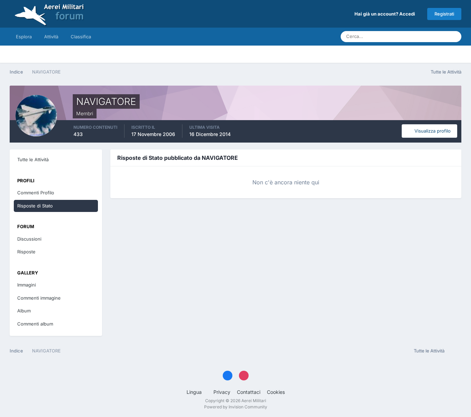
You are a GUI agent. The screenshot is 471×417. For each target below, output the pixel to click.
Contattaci (248, 392)
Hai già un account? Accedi (385, 14)
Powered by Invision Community (235, 406)
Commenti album (35, 324)
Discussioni (29, 239)
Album (24, 310)
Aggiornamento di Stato (415, 36)
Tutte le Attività (33, 159)
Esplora (24, 36)
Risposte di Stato (35, 205)
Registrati (444, 14)
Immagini (26, 285)
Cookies (276, 392)
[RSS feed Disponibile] (454, 351)
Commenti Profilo (35, 192)
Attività (51, 36)
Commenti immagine (39, 298)
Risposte (26, 251)
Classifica (81, 36)
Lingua (195, 392)
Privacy (221, 392)
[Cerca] (454, 36)
